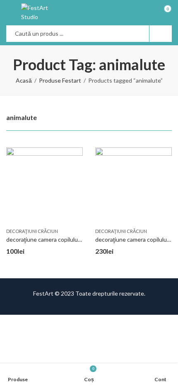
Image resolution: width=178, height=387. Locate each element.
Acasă (24, 80)
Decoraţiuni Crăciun (32, 231)
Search (160, 33)
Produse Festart (60, 80)
